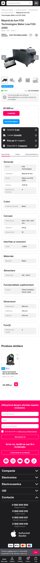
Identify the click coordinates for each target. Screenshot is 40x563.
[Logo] (3, 3)
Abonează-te (20, 437)
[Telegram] (27, 461)
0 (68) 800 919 (20, 524)
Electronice (9, 477)
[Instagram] (13, 461)
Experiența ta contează (20, 452)
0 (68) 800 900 (20, 505)
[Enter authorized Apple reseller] (20, 533)
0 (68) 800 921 (20, 517)
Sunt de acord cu (21, 431)
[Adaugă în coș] (16, 384)
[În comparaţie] (36, 35)
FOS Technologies (18, 35)
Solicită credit (11, 122)
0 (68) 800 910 (20, 511)
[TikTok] (34, 461)
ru (36, 3)
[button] (3, 57)
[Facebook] (6, 461)
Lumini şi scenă (21, 10)
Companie (8, 470)
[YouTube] (20, 461)
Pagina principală (7, 10)
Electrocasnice (11, 484)
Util (4, 490)
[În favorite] (30, 35)
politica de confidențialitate (27, 431)
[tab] (5, 154)
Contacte (8, 497)
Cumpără (11, 113)
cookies (10, 551)
